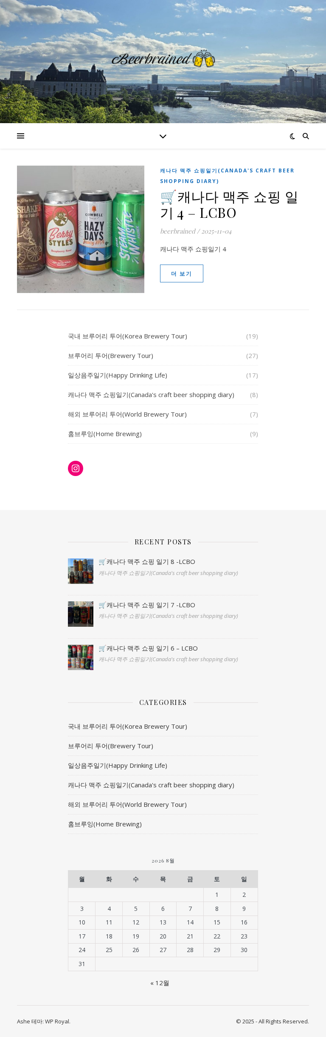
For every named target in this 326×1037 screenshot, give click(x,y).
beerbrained (177, 231)
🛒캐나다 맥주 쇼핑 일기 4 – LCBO (229, 204)
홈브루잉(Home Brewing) (105, 433)
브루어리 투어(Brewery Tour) (110, 355)
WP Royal (57, 1021)
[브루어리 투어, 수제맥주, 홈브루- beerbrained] (163, 56)
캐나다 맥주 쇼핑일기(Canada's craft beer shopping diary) (227, 176)
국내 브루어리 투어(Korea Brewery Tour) (127, 336)
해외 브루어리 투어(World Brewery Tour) (127, 414)
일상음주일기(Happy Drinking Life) (117, 375)
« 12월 (159, 982)
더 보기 (181, 273)
